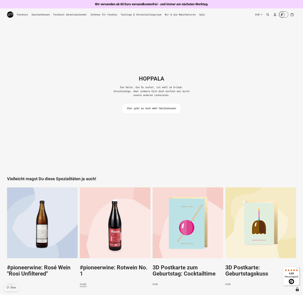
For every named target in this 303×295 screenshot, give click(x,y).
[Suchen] (268, 14)
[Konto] (275, 14)
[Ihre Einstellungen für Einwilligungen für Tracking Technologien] (297, 289)
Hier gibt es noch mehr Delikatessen (151, 108)
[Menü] (297, 269)
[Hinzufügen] (72, 253)
